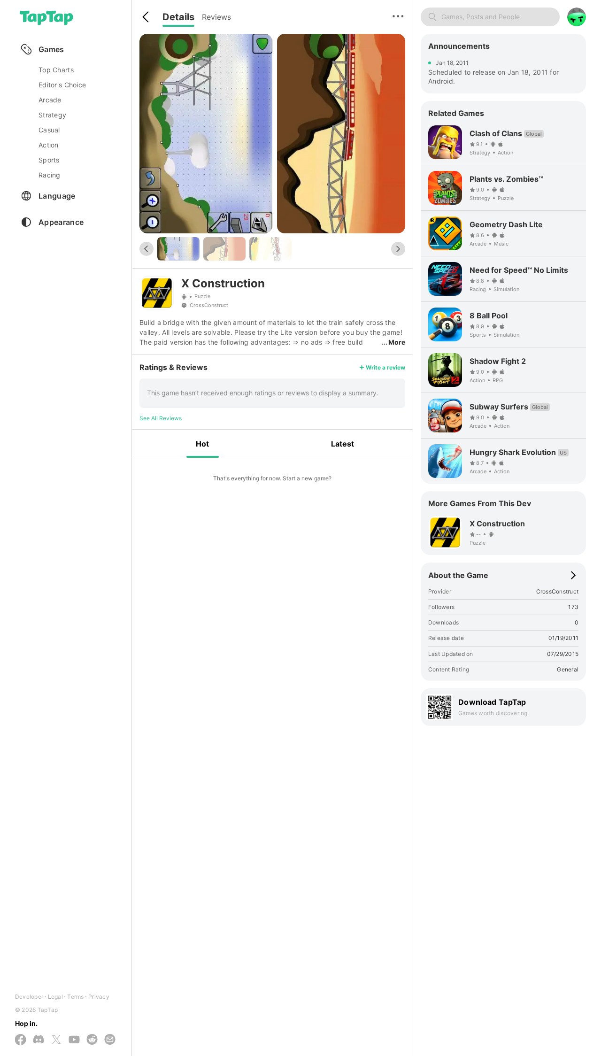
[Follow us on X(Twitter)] (56, 1040)
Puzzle (202, 296)
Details (178, 17)
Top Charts (56, 70)
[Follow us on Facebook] (20, 1040)
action (49, 145)
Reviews (216, 17)
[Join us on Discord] (38, 1040)
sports (49, 160)
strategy (52, 115)
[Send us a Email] (110, 1040)
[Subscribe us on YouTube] (74, 1040)
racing (50, 175)
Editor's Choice (62, 85)
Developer (29, 996)
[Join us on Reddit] (92, 1040)
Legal (55, 996)
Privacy (98, 996)
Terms (75, 996)
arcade (50, 100)
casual (49, 130)
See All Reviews (160, 418)
